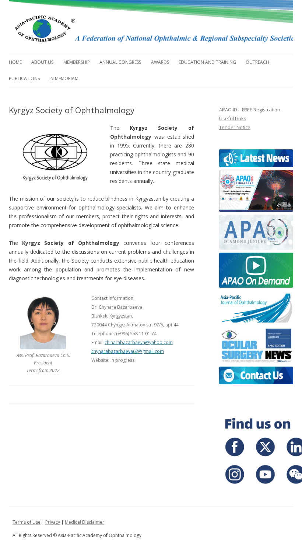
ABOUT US (42, 62)
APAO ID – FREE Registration (249, 109)
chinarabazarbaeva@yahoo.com (139, 342)
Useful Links (232, 118)
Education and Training (207, 62)
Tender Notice (234, 127)
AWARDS (160, 62)
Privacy (52, 522)
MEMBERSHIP (76, 62)
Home (15, 62)
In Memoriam (63, 78)
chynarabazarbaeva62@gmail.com (127, 351)
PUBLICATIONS (24, 78)
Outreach (257, 62)
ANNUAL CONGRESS (120, 62)
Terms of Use (27, 522)
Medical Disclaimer (84, 522)
